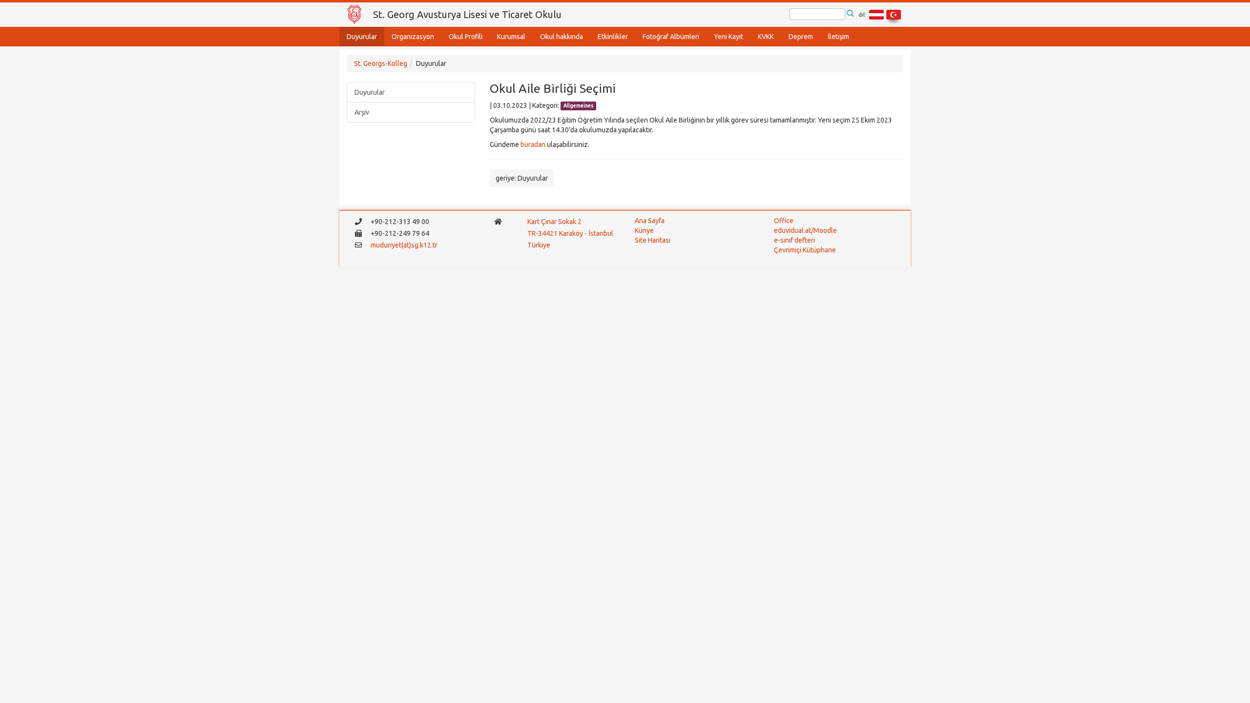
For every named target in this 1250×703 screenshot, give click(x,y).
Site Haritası (652, 240)
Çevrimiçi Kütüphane (805, 250)
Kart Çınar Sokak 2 (554, 222)
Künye (644, 230)
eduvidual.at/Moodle (805, 230)
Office (783, 221)
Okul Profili (465, 37)
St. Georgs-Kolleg (380, 63)
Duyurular (362, 37)
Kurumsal (511, 37)
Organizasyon (413, 37)
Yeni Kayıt (728, 37)
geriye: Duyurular (522, 178)
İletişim (838, 37)
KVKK (766, 37)
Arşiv (361, 112)
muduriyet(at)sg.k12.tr (404, 245)
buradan (533, 144)
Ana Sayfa (650, 221)
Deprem (801, 37)
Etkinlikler (613, 37)
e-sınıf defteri (794, 240)
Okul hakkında (561, 37)
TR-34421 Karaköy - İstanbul (570, 233)
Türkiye (539, 245)
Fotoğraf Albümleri (671, 37)
